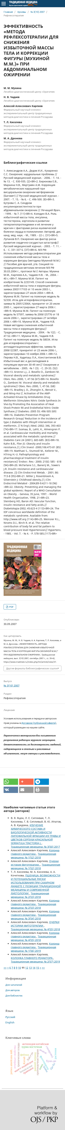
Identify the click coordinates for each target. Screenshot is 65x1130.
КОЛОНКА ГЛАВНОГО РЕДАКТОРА (32, 958)
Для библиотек (14, 995)
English (9, 1022)
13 (30, 967)
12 (26, 967)
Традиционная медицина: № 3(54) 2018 (33, 916)
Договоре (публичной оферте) (38, 723)
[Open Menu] (3, 3)
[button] (11, 782)
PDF (11, 606)
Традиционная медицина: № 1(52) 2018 (33, 855)
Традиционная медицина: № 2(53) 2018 (30, 895)
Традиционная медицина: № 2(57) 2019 (35, 961)
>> (43, 967)
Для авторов (12, 990)
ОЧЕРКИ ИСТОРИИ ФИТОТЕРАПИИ (35, 923)
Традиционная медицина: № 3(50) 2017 (35, 846)
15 (37, 967)
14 (33, 967)
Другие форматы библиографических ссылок (32, 668)
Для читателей (13, 984)
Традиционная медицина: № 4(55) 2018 (35, 929)
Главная (8, 11)
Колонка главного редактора (35, 852)
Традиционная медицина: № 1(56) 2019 (33, 948)
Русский (10, 1017)
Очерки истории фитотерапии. (35, 862)
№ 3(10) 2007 (38, 11)
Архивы (21, 11)
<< (5, 967)
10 (19, 967)
